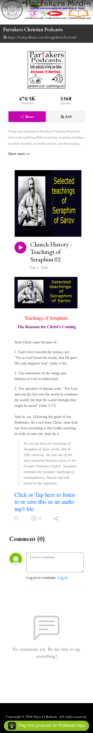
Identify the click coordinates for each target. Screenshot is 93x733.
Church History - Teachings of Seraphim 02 (51, 252)
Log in (62, 577)
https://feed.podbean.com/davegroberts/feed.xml (42, 37)
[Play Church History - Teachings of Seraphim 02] (20, 247)
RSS (68, 116)
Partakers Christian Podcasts (33, 29)
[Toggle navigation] (87, 7)
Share (29, 116)
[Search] (76, 7)
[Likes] (17, 518)
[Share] (56, 518)
